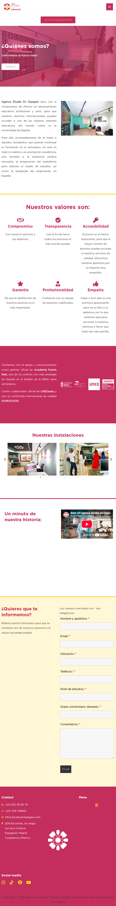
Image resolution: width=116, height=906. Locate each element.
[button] (58, 19)
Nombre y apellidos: (74, 618)
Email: (65, 636)
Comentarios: (70, 724)
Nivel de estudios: (73, 689)
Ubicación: (68, 654)
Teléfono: (67, 671)
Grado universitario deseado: (80, 707)
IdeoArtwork (80, 897)
